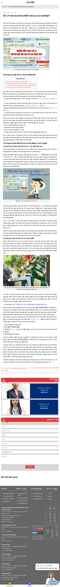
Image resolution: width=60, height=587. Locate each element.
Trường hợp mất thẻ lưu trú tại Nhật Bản (16, 81)
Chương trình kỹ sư (23, 498)
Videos (50, 499)
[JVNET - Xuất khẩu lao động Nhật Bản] (31, 2)
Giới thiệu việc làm (23, 500)
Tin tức (5, 12)
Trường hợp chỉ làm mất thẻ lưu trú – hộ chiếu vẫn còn (21, 85)
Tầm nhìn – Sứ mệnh (8, 499)
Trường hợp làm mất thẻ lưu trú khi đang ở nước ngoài (19, 83)
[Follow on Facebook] (34, 528)
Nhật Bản (37, 151)
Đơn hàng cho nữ (37, 496)
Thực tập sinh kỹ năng (22, 494)
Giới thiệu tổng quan (8, 493)
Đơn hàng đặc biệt (38, 499)
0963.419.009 (44, 408)
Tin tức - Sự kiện (12, 12)
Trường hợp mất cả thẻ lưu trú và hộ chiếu (18, 87)
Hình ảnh (50, 496)
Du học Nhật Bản (22, 503)
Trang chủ (4, 6)
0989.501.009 (44, 392)
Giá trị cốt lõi (6, 501)
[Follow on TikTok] (39, 528)
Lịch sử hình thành (8, 496)
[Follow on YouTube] (41, 528)
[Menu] (2, 2)
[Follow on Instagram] (36, 528)
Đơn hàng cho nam (38, 493)
